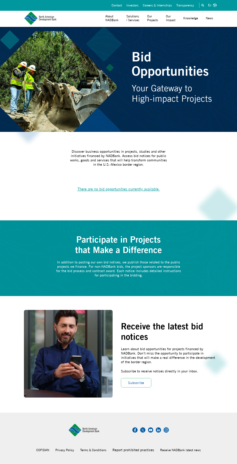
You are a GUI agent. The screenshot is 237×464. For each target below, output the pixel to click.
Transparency (185, 5)
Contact (117, 5)
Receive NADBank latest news (180, 450)
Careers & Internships (157, 5)
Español (212, 5)
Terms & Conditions (93, 450)
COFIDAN (42, 450)
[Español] (212, 5)
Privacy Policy (64, 450)
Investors (132, 5)
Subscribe (136, 383)
